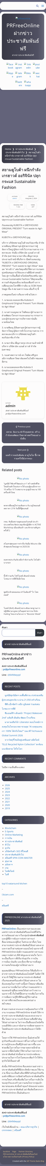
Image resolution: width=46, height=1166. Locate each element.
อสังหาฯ (9, 864)
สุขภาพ (8, 861)
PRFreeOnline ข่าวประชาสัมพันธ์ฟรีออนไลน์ (20, 1154)
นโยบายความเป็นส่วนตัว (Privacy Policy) (18, 1156)
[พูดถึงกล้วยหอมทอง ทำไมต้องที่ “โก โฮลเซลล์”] (23, 587)
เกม (6, 867)
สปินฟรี (5, 905)
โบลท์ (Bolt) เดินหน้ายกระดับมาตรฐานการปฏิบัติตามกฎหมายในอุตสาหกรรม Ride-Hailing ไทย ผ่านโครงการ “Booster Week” (22, 611)
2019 (7, 808)
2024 (7, 791)
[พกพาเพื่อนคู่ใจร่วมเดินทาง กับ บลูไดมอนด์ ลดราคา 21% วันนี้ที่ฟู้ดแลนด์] (23, 500)
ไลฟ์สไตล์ (9, 871)
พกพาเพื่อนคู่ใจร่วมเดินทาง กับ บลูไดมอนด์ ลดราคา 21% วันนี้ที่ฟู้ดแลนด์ (22, 507)
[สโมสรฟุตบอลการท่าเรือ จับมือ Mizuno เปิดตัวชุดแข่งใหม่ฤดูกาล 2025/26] (23, 538)
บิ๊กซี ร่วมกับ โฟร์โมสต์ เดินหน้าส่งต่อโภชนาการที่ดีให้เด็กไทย (19, 577)
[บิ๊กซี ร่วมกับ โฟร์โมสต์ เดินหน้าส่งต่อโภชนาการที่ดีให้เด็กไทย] (23, 571)
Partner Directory (26, 1151)
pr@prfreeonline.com (14, 669)
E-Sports (9, 831)
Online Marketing (14, 834)
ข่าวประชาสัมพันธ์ (24, 149)
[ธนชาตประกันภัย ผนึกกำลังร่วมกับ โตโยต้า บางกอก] (23, 554)
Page (14, 1151)
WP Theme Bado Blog (35, 1161)
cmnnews (7, 1130)
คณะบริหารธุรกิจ (29, 1126)
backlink (6, 1151)
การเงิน (8, 838)
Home (8, 149)
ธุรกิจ (7, 847)
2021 (7, 801)
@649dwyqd (14, 674)
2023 (7, 795)
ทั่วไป (7, 844)
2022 (7, 798)
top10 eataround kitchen (14, 883)
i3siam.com (8, 894)
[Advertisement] (23, 116)
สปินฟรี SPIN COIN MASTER (18, 857)
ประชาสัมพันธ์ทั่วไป (15, 152)
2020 (7, 805)
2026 (7, 785)
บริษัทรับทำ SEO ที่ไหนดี (16, 851)
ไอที (7, 874)
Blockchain (10, 828)
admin (15, 198)
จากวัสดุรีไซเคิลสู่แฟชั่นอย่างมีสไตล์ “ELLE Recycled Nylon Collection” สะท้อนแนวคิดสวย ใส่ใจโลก (22, 744)
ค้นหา (4, 627)
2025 (7, 788)
